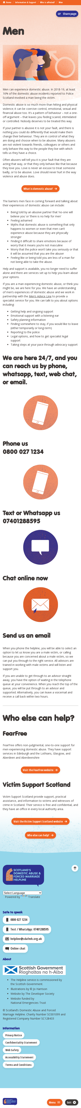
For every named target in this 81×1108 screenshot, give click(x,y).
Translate (34, 897)
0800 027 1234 (23, 451)
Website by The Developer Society (32, 993)
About (7, 959)
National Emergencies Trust (28, 1003)
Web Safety (12, 1050)
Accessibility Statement (19, 1057)
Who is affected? (47, 2)
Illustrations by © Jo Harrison (29, 989)
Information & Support (25, 2)
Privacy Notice (13, 1035)
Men (61, 2)
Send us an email (27, 635)
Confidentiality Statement (21, 1042)
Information (11, 1028)
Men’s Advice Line (40, 296)
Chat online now (25, 578)
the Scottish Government (26, 984)
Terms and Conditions (18, 1065)
